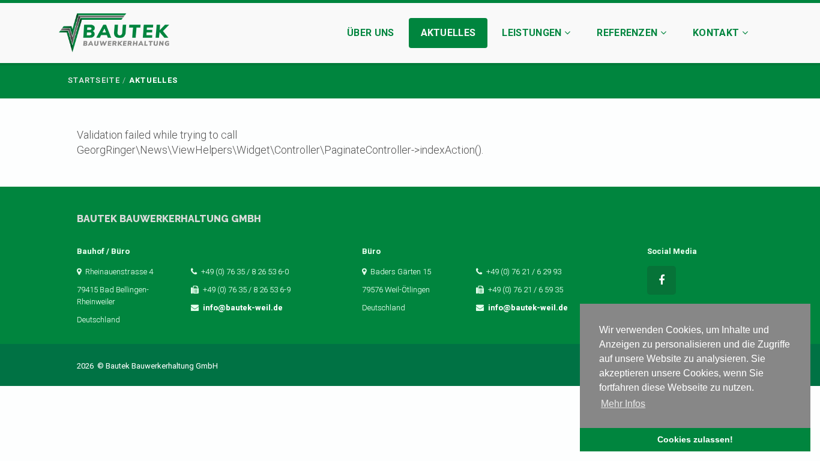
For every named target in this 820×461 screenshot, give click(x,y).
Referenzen (628, 32)
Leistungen (533, 32)
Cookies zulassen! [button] (695, 439)
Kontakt (717, 32)
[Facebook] (661, 280)
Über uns (370, 32)
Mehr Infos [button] (623, 404)
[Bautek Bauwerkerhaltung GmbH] (114, 34)
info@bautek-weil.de (243, 307)
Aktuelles (448, 32)
